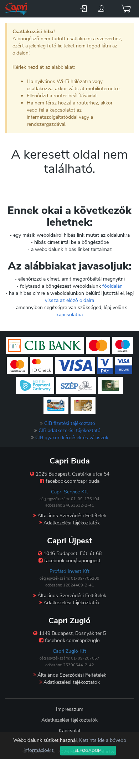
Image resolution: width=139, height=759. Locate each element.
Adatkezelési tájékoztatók (71, 522)
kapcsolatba (69, 314)
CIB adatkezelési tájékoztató (69, 430)
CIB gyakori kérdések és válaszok (71, 437)
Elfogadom (88, 750)
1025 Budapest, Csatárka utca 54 (71, 474)
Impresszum (69, 709)
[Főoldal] (17, 8)
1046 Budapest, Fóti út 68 (72, 553)
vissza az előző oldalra (69, 300)
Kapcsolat (70, 730)
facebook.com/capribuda (71, 481)
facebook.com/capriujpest (72, 560)
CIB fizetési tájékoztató (69, 423)
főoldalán (112, 286)
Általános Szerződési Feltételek (71, 515)
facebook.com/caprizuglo (71, 640)
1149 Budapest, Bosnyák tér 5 (71, 633)
